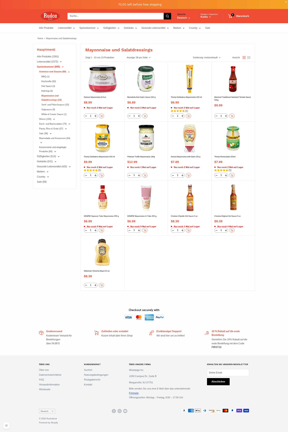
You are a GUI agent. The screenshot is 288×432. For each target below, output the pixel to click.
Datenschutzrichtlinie (50, 375)
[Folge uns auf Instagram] (119, 411)
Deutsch (44, 411)
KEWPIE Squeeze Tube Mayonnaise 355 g (101, 216)
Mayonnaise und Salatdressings (61, 38)
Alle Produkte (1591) (48, 56)
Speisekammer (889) (49, 66)
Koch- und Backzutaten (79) (53, 124)
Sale (207, 28)
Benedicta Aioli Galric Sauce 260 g (141, 97)
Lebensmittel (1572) (48, 61)
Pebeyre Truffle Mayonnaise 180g (141, 157)
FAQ (41, 379)
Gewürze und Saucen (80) (53, 71)
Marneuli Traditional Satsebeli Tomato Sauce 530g (232, 98)
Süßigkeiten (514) (47, 156)
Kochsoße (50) (48, 81)
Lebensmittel (65, 28)
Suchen (88, 370)
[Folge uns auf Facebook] (114, 411)
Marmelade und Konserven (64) (54, 138)
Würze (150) (45, 119)
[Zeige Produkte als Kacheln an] (244, 57)
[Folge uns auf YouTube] (125, 411)
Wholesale (44, 389)
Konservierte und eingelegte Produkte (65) (52, 149)
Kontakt (88, 384)
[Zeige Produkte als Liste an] (249, 57)
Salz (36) (44, 133)
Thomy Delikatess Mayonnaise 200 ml (186, 97)
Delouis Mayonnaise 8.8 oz (95, 97)
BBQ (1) (45, 76)
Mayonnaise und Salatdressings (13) (51, 97)
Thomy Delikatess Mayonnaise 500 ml (99, 157)
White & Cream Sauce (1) (54, 114)
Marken (177, 28)
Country (193, 28)
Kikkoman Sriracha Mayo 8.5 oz (97, 271)
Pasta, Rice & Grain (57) (51, 128)
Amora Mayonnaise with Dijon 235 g (185, 157)
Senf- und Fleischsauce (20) (55, 104)
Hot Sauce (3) (48, 86)
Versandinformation (49, 384)
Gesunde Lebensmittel (153, 28)
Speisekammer (87, 28)
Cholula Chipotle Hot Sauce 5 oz (184, 216)
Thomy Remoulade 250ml (225, 157)
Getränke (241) (45, 161)
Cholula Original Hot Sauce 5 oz (227, 216)
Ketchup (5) (47, 91)
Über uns (44, 370)
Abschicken (218, 381)
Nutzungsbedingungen (96, 375)
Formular (134, 393)
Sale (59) (42, 181)
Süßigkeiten (109, 28)
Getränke (129, 28)
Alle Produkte (46, 28)
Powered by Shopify (48, 422)
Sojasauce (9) (48, 109)
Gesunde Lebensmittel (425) (52, 166)
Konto (204, 16)
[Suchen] (167, 16)
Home (40, 38)
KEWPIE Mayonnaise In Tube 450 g (141, 216)
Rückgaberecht (92, 379)
